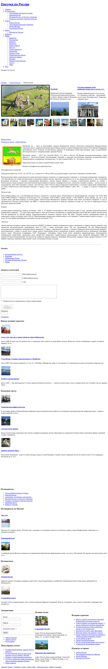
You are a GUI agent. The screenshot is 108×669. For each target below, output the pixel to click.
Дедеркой (53, 89)
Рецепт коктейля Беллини (85, 640)
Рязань (7, 262)
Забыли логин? (10, 639)
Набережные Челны (12, 258)
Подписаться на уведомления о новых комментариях (22, 301)
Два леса (4, 515)
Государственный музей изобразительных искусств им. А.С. (91, 88)
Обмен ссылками (55, 667)
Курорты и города (8, 142)
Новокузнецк (6, 139)
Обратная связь (42, 667)
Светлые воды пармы (9, 429)
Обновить (4, 311)
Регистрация (9, 641)
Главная (4, 83)
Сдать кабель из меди (83, 638)
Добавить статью (20, 667)
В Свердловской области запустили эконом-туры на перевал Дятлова (18, 654)
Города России (15, 83)
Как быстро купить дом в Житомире (89, 631)
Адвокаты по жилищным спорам (88, 644)
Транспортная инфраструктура (13, 407)
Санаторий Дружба (42, 629)
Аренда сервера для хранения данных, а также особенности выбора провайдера (90, 624)
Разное (10, 667)
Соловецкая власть (8, 598)
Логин (5, 617)
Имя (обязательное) (29, 274)
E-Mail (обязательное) (30, 278)
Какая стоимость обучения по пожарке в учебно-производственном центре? (90, 635)
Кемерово (8, 256)
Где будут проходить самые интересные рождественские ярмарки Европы (19, 660)
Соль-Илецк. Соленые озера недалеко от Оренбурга (20, 359)
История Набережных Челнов (16, 260)
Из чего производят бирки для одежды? (90, 642)
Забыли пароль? (11, 638)
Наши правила (10, 663)
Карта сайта (31, 667)
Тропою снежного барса (10, 451)
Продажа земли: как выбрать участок (89, 633)
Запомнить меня (9, 629)
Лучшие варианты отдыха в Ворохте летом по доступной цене (89, 628)
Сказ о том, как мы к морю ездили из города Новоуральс (22, 337)
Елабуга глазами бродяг (10, 379)
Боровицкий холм (8, 538)
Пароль (5, 623)
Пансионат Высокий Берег (45, 653)
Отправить (5, 317)
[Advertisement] (54, 76)
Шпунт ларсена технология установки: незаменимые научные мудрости (90, 620)
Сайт (24, 282)
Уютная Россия (7, 577)
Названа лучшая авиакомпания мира (18, 657)
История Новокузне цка (13, 254)
